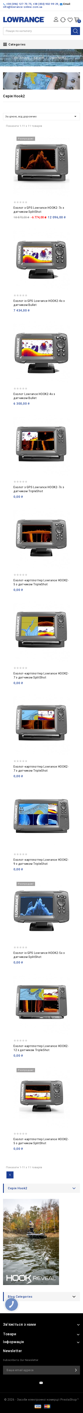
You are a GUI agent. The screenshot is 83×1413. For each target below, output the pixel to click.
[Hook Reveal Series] (41, 1243)
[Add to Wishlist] (64, 140)
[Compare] (63, 20)
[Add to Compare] (64, 148)
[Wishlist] (70, 20)
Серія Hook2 (17, 1188)
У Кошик (64, 165)
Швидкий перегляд (64, 157)
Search (75, 31)
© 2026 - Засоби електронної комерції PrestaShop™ (41, 1399)
